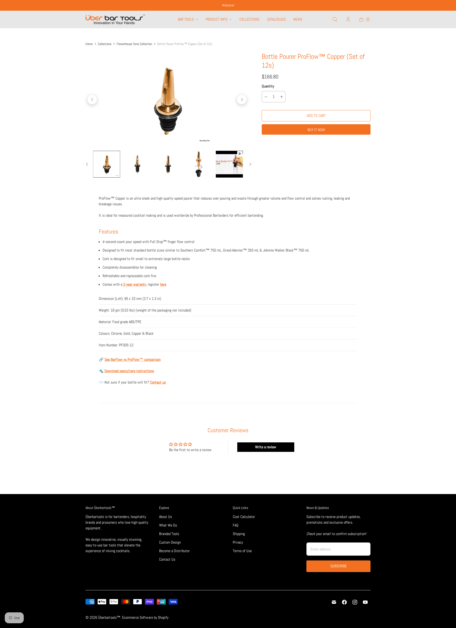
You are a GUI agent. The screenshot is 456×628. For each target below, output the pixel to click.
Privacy (238, 542)
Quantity (268, 86)
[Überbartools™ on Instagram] (355, 602)
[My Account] (348, 19)
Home (89, 44)
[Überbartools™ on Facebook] (344, 602)
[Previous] (92, 99)
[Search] (335, 19)
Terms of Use (242, 550)
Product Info (217, 19)
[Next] (242, 99)
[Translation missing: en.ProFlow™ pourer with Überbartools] (229, 164)
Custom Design (170, 542)
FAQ (235, 525)
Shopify (163, 617)
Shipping (239, 533)
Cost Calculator (244, 516)
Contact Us (167, 559)
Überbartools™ (109, 617)
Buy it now (316, 129)
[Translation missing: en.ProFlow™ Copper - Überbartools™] (106, 164)
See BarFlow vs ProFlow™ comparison (132, 359)
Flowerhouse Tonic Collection (134, 44)
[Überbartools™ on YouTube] (365, 602)
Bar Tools (186, 19)
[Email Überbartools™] (334, 602)
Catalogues (276, 19)
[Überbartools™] (115, 19)
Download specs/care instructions (129, 370)
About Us (165, 516)
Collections (249, 19)
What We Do (168, 525)
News (297, 19)
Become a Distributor (174, 550)
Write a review (265, 447)
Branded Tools (169, 533)
